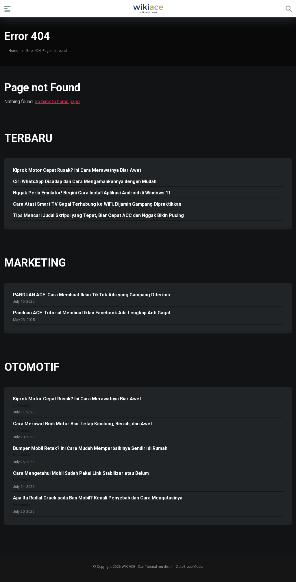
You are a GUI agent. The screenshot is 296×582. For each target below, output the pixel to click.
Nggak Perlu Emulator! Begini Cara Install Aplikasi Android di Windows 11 (92, 193)
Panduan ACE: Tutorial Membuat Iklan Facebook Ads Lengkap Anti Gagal (91, 312)
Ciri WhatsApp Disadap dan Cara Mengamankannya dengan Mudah (84, 181)
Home (13, 51)
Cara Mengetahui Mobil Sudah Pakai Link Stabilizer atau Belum (81, 473)
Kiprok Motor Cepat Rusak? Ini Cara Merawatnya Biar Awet (77, 170)
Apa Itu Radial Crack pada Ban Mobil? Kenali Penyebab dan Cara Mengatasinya (97, 498)
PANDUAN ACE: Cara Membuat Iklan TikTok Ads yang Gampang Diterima (91, 295)
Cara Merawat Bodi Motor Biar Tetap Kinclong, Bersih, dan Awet (82, 423)
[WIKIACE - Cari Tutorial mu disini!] (148, 8)
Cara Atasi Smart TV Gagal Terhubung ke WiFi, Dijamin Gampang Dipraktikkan (97, 204)
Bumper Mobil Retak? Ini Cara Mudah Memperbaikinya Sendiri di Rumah (90, 448)
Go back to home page (57, 101)
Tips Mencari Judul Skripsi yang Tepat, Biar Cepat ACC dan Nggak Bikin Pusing (98, 215)
